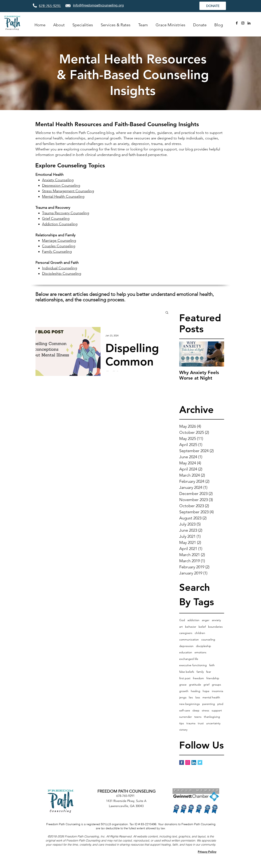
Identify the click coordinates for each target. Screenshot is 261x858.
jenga (182, 697)
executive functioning (193, 665)
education (185, 652)
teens (197, 717)
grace (183, 684)
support (217, 710)
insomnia (217, 691)
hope (206, 691)
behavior (190, 626)
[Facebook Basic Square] (181, 762)
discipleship (203, 646)
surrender (185, 717)
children (200, 633)
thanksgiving (212, 717)
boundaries (215, 626)
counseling (208, 639)
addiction (193, 620)
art (181, 626)
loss (197, 697)
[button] (167, 313)
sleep (195, 710)
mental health (211, 697)
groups (216, 684)
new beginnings (189, 704)
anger (205, 620)
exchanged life (188, 659)
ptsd (220, 704)
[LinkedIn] (249, 23)
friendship (212, 678)
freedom (198, 678)
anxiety (216, 620)
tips (181, 723)
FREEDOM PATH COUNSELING (126, 791)
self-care (184, 710)
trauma (190, 723)
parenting (208, 704)
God (182, 620)
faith (212, 665)
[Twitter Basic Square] (200, 762)
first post (184, 678)
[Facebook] (237, 23)
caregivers (185, 633)
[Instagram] (243, 23)
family (200, 672)
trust (201, 723)
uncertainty (213, 723)
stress (205, 710)
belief (202, 626)
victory (183, 729)
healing (195, 691)
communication (189, 639)
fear (208, 672)
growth (183, 691)
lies (191, 697)
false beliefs (186, 672)
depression (186, 646)
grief (206, 684)
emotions (200, 652)
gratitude (195, 684)
